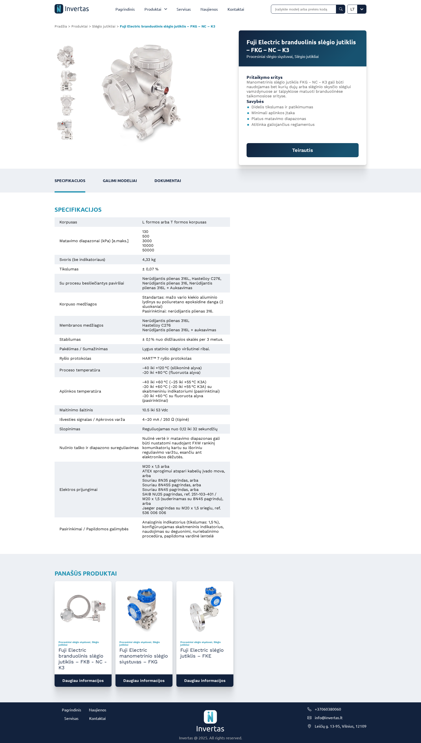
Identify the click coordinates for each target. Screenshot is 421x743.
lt (352, 9)
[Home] (72, 9)
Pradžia (61, 26)
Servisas (71, 718)
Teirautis (302, 150)
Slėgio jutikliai (103, 26)
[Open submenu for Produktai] (167, 9)
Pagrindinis (71, 709)
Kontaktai (97, 718)
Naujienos (97, 709)
